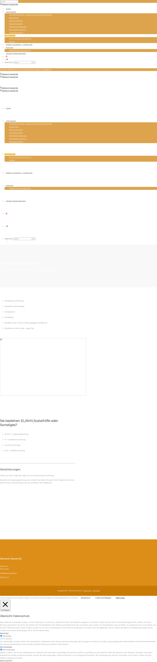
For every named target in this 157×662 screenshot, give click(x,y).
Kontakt (9, 47)
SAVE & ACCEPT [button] (6, 660)
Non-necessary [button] (6, 647)
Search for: (9, 62)
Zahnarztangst (16, 33)
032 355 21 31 (4, 577)
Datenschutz (87, 591)
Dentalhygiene (16, 21)
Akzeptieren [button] (85, 598)
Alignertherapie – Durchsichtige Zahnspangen (30, 15)
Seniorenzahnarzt (17, 30)
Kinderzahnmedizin (18, 27)
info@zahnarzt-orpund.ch (8, 573)
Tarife (12, 41)
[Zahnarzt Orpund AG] (9, 4)
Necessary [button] (4, 633)
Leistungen (11, 12)
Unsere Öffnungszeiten (20, 50)
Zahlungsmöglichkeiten (20, 39)
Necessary (7, 636)
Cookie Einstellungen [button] (103, 598)
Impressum (96, 591)
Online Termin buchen (16, 53)
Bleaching (14, 18)
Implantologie (16, 24)
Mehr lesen (120, 598)
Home (8, 9)
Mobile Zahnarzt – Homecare (19, 44)
